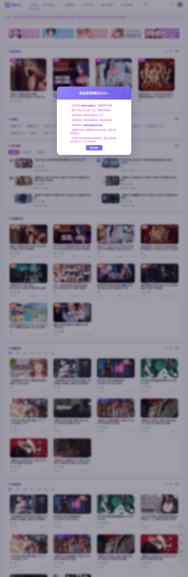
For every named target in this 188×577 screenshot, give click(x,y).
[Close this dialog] (127, 90)
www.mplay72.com (93, 125)
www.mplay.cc (88, 105)
